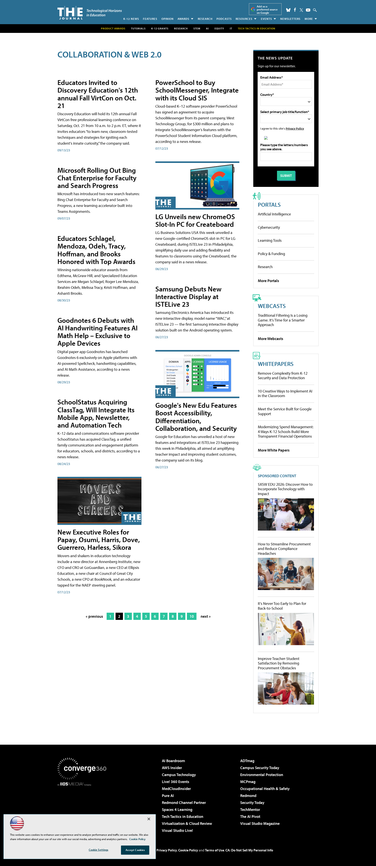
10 (192, 616)
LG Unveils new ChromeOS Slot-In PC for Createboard (195, 220)
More (309, 18)
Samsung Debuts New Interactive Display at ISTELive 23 (188, 296)
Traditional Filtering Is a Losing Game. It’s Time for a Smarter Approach (282, 320)
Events (266, 18)
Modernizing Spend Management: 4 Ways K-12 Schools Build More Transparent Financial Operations (286, 431)
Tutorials (138, 28)
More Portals (268, 280)
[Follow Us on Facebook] (295, 10)
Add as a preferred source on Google (267, 9)
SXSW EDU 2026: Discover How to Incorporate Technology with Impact (285, 489)
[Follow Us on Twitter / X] (301, 10)
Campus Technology (179, 774)
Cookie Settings (98, 849)
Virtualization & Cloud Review (187, 823)
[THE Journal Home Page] (89, 12)
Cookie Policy (188, 850)
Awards (183, 18)
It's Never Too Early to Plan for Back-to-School (282, 606)
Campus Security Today (259, 767)
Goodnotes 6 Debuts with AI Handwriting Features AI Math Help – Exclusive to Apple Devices (97, 332)
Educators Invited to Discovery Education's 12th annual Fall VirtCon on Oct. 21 (97, 94)
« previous (94, 616)
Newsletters (290, 18)
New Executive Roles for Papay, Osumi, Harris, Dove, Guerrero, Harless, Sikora (98, 539)
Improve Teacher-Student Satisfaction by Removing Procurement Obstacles (278, 663)
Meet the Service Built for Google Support (285, 411)
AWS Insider (172, 767)
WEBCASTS (272, 306)
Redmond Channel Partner (184, 802)
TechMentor (250, 809)
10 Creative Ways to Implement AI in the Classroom (285, 393)
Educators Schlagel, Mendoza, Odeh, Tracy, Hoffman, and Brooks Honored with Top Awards (96, 250)
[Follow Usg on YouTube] (308, 10)
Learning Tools (270, 240)
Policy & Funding (271, 253)
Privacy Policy (295, 128)
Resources (244, 18)
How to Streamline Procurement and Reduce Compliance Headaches (284, 549)
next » (206, 616)
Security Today (252, 802)
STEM (196, 28)
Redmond (248, 795)
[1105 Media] (83, 808)
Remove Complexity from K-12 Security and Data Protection (282, 376)
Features (150, 18)
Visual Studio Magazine (260, 823)
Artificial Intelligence (274, 213)
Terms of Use (214, 850)
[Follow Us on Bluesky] (288, 10)
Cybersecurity (269, 227)
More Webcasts (270, 338)
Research (205, 18)
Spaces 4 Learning (177, 809)
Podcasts (224, 18)
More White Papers (274, 450)
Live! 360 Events (175, 781)
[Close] (149, 819)
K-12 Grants (159, 28)
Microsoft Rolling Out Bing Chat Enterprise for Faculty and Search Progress (96, 178)
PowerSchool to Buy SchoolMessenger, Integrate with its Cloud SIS (197, 90)
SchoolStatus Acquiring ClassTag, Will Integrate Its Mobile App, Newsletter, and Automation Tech (95, 413)
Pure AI (168, 795)
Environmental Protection (261, 774)
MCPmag (247, 781)
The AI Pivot (250, 816)
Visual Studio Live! (177, 830)
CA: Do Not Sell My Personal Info (249, 850)
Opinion (167, 18)
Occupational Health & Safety (265, 788)
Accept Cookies (135, 850)
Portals (269, 204)
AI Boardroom (173, 760)
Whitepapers (276, 363)
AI (207, 28)
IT (231, 28)
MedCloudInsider (176, 788)
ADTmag (247, 760)
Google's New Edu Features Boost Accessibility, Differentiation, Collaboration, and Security (196, 417)
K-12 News (131, 18)
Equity (219, 28)
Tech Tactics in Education (182, 816)
